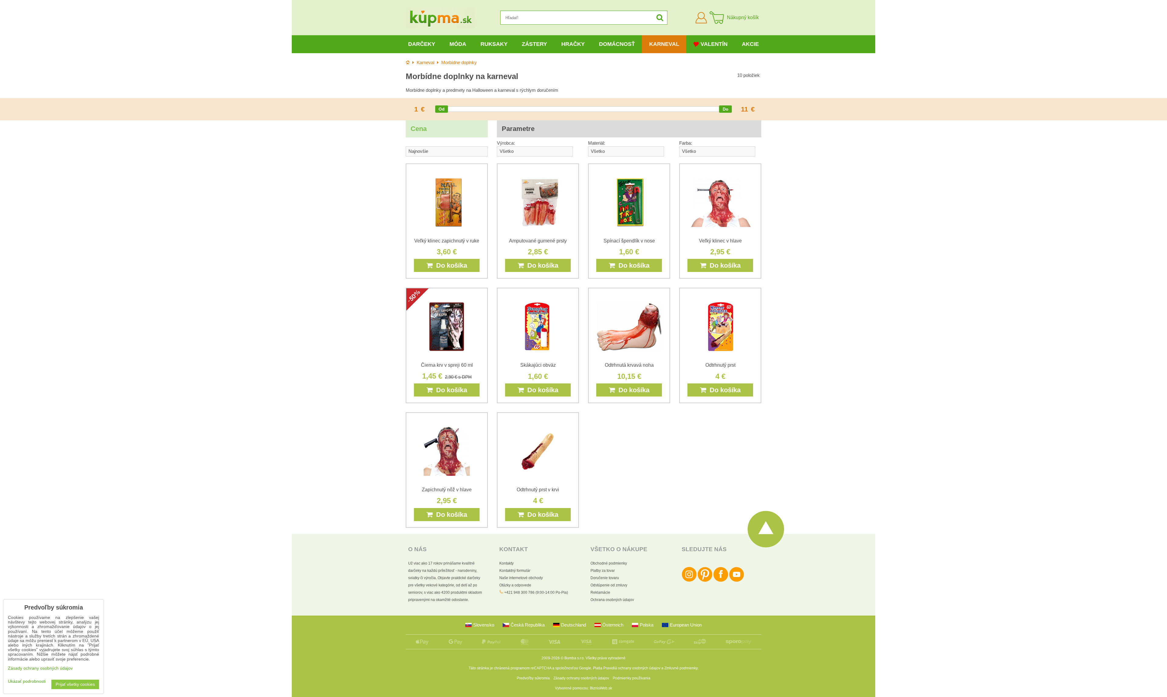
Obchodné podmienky (608, 563)
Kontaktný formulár (514, 570)
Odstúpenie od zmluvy (608, 585)
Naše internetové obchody (521, 578)
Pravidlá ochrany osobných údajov (631, 668)
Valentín (714, 44)
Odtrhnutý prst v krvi (538, 489)
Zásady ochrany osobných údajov (581, 678)
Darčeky (421, 44)
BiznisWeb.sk (601, 688)
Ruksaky (494, 44)
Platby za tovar (602, 570)
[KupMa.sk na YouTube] (736, 581)
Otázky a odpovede (515, 585)
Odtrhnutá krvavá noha (629, 365)
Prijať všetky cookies (75, 684)
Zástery (534, 44)
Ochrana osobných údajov (612, 600)
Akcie (750, 44)
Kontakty (506, 563)
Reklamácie (600, 592)
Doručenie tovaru (604, 578)
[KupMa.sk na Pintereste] (704, 581)
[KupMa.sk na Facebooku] (720, 581)
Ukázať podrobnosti (27, 681)
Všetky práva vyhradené (605, 658)
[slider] (441, 109)
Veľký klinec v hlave (720, 240)
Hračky (573, 44)
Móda (457, 44)
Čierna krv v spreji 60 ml (447, 365)
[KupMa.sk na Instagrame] (689, 581)
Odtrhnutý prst (720, 365)
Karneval (664, 44)
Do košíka (449, 265)
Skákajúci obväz (538, 365)
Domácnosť (617, 44)
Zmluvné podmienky (680, 668)
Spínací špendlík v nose (629, 240)
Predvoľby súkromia (533, 678)
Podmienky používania (631, 678)
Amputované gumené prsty (538, 240)
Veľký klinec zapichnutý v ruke (446, 240)
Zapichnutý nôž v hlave (447, 489)
